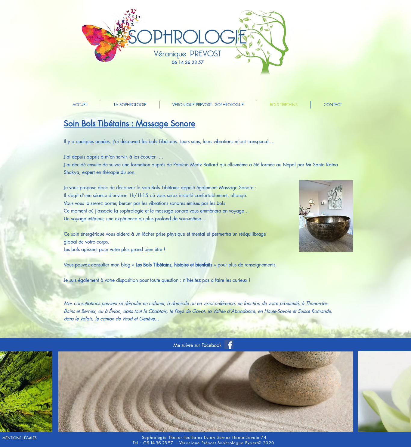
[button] (205, 391)
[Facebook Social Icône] (228, 344)
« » (173, 265)
